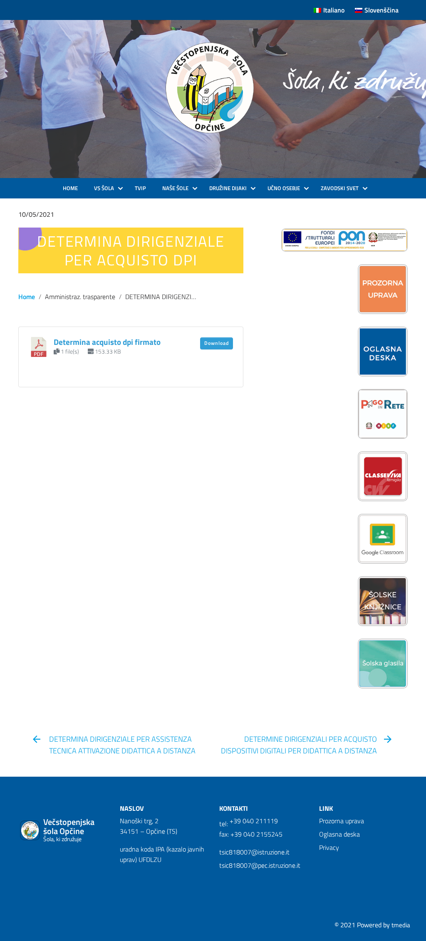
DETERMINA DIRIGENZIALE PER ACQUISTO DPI (131, 250)
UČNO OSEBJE (283, 188)
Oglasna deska (339, 834)
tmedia (400, 925)
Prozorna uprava (341, 821)
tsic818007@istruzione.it (254, 852)
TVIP (140, 188)
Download (216, 343)
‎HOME (70, 188)
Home (26, 297)
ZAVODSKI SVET (340, 188)
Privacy (329, 847)
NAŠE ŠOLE (175, 188)
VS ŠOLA (104, 188)
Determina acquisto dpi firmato (107, 342)
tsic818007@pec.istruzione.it (259, 865)
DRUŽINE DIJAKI (228, 188)
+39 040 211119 (254, 821)
